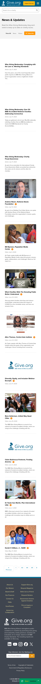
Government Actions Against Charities (27, 600)
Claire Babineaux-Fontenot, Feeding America (18, 460)
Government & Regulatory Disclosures (20, 667)
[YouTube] (15, 644)
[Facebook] (26, 644)
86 (37, 568)
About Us (10, 585)
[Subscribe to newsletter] (32, 656)
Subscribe (31, 33)
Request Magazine (27, 588)
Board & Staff (9, 592)
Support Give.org (29, 3)
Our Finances (9, 595)
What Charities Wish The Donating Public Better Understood (20, 293)
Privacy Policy (20, 670)
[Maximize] (38, 680)
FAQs (10, 602)
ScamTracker (10, 606)
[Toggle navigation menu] (38, 3)
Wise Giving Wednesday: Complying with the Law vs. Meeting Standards (20, 65)
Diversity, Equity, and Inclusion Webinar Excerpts (20, 379)
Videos (20, 33)
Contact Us (9, 599)
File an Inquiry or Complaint (27, 606)
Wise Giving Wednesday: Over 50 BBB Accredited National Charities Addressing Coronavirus (18, 111)
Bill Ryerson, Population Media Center (16, 248)
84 (27, 568)
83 (22, 568)
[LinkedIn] (10, 644)
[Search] (37, 10)
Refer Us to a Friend (27, 592)
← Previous (9, 569)
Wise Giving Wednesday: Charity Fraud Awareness (17, 157)
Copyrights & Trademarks (25, 665)
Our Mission (10, 588)
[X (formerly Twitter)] (31, 644)
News (14, 33)
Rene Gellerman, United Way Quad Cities (18, 417)
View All (8, 33)
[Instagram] (20, 644)
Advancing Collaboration (9, 611)
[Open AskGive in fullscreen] (22, 681)
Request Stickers (27, 595)
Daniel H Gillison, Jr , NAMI (15, 548)
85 (32, 568)
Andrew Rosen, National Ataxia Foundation (17, 203)
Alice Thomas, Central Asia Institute (19, 337)
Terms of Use (12, 665)
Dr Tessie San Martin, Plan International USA (20, 504)
